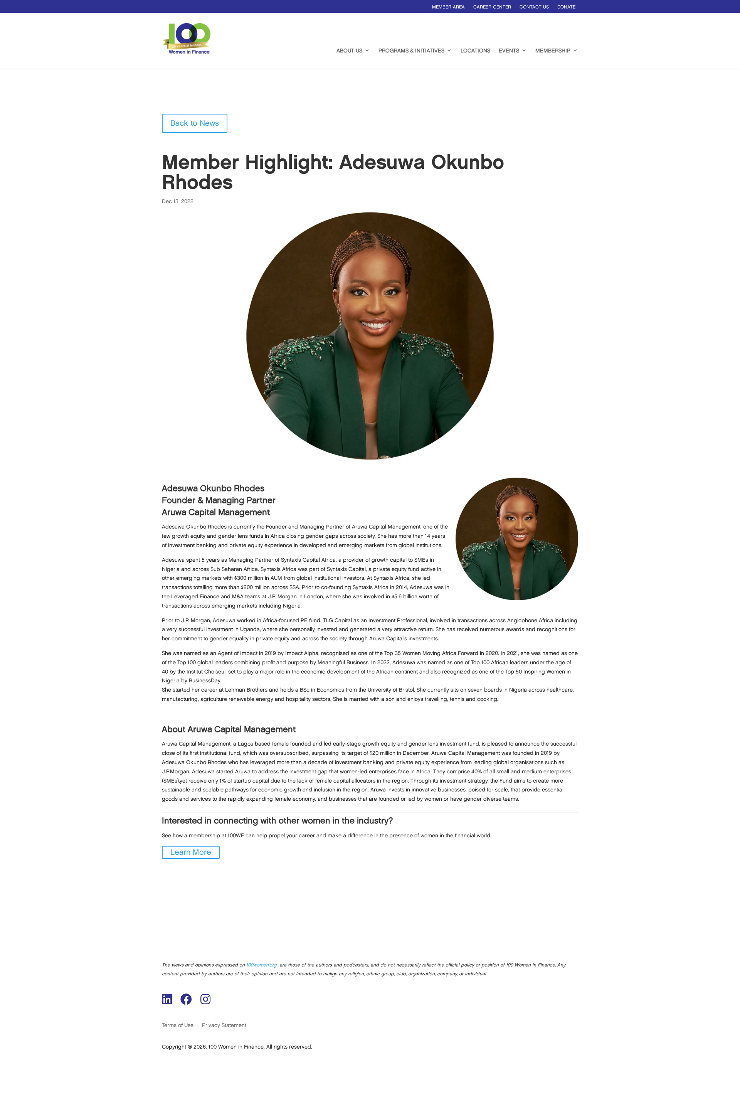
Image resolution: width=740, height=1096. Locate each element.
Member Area (448, 7)
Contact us (534, 7)
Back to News (194, 123)
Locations (475, 50)
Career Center (492, 7)
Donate (566, 7)
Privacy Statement (224, 1025)
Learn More (190, 852)
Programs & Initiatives (411, 50)
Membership (552, 50)
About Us (349, 50)
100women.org (261, 965)
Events (509, 50)
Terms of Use (177, 1025)
